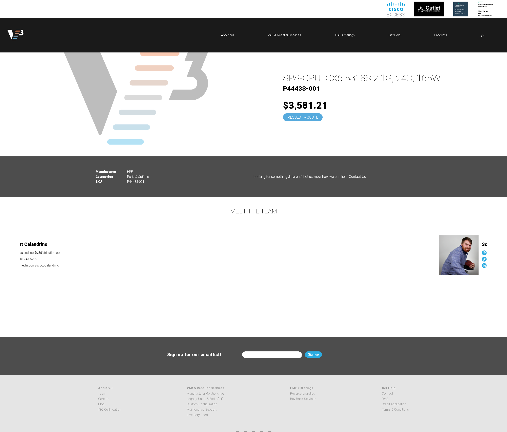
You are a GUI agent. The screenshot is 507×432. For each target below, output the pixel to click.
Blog (101, 404)
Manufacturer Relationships (205, 393)
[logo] (15, 35)
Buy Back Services (303, 399)
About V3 (227, 35)
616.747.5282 (486, 259)
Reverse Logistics (302, 393)
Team (102, 393)
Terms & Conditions (395, 409)
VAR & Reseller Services (284, 35)
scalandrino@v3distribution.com (28, 253)
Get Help (394, 35)
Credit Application (394, 404)
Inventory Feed (197, 415)
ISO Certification (109, 409)
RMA (385, 399)
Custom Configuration (202, 404)
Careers (103, 399)
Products (440, 35)
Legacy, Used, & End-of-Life (206, 399)
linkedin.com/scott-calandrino (26, 265)
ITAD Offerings (345, 35)
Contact (387, 393)
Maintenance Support (201, 409)
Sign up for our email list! (194, 354)
